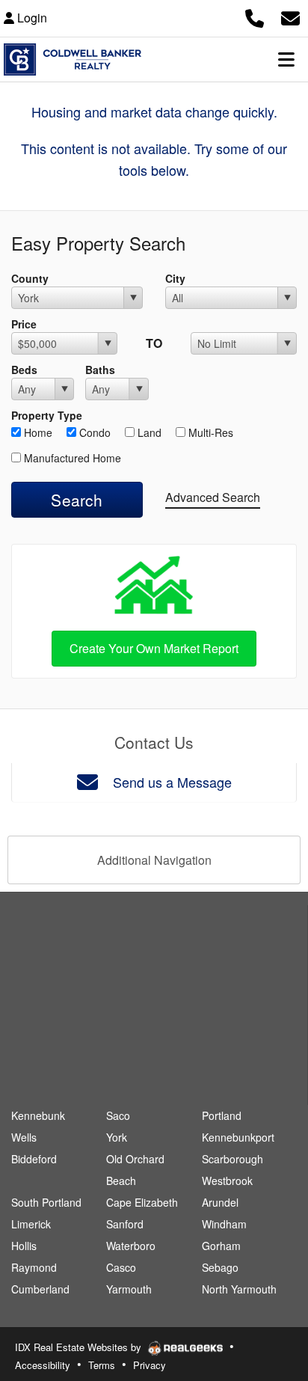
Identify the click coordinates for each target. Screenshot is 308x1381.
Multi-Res (209, 432)
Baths (100, 369)
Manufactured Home (71, 457)
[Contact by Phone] (254, 16)
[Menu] (286, 59)
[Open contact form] (290, 16)
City (175, 278)
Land (148, 432)
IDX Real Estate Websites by (79, 1347)
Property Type (46, 415)
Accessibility (42, 1365)
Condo (93, 432)
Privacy (149, 1365)
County (30, 278)
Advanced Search (212, 497)
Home (36, 432)
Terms (101, 1365)
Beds (24, 369)
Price (24, 323)
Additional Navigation (154, 860)
